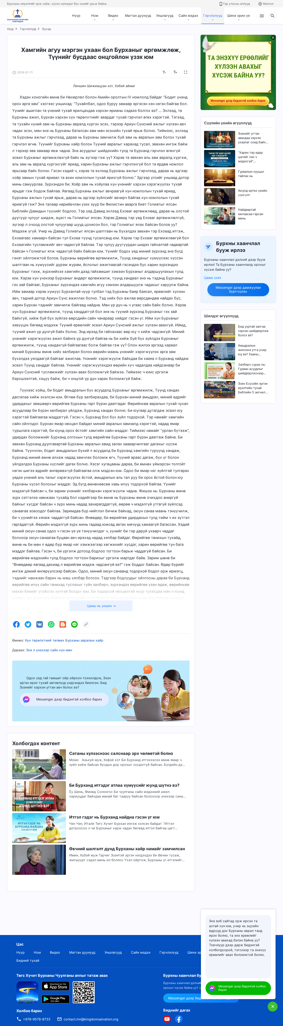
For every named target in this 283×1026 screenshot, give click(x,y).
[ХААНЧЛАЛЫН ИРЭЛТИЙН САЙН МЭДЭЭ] (19, 15)
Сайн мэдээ (188, 15)
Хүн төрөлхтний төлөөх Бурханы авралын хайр (64, 640)
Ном (94, 15)
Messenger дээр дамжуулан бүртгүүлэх (238, 289)
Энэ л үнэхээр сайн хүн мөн (49, 650)
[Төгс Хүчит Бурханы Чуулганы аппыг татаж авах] (27, 992)
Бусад (46, 29)
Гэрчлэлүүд (212, 15)
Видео (113, 15)
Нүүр (76, 15)
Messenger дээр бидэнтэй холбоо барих (242, 987)
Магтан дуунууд (138, 15)
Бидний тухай (27, 960)
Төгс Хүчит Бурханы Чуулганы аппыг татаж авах (62, 975)
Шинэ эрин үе (238, 15)
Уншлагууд (164, 15)
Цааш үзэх (212, 277)
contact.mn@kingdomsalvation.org (91, 1019)
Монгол (268, 3)
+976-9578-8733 (36, 1019)
